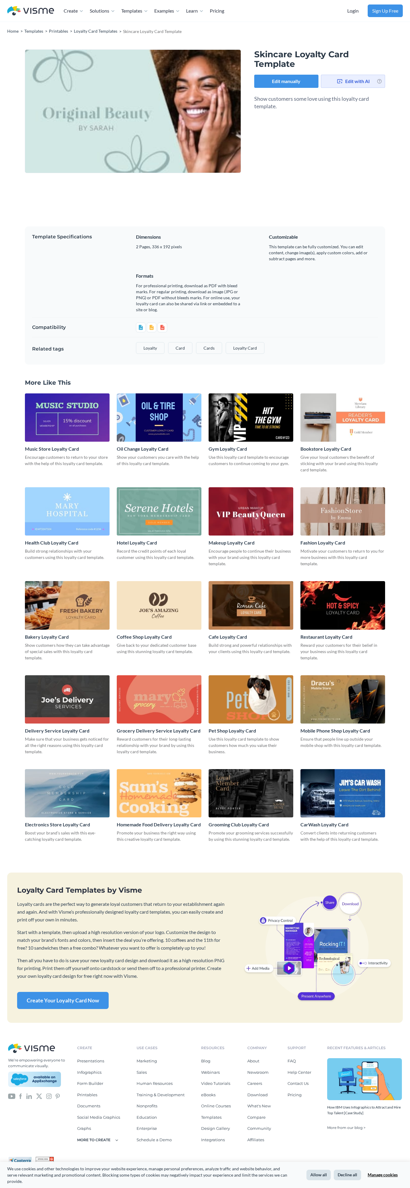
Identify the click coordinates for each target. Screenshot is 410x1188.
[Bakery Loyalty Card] (67, 605)
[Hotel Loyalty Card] (159, 511)
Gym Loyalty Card (228, 449)
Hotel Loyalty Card (137, 542)
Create (71, 10)
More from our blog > (346, 1127)
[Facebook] (20, 1095)
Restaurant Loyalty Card (326, 637)
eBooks (208, 1094)
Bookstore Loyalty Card (325, 449)
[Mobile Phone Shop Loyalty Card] (342, 699)
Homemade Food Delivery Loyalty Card (159, 824)
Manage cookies (383, 1174)
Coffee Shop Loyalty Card (144, 637)
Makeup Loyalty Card (232, 542)
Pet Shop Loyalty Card (232, 730)
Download (257, 1094)
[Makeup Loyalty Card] (251, 511)
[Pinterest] (58, 1095)
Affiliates (255, 1139)
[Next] (187, 111)
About (253, 1060)
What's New (259, 1105)
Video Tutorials (215, 1083)
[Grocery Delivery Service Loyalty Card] (159, 699)
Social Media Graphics (98, 1117)
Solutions (99, 10)
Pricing (217, 10)
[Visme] (30, 11)
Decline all (347, 1174)
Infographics (89, 1072)
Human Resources (155, 1083)
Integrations (213, 1139)
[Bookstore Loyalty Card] (342, 417)
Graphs (84, 1128)
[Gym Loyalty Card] (251, 417)
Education (147, 1117)
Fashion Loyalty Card (322, 542)
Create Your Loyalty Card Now (63, 1000)
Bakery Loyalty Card (47, 637)
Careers (254, 1083)
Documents (88, 1105)
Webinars (210, 1072)
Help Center (299, 1072)
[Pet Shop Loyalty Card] (251, 699)
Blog (205, 1060)
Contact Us (298, 1083)
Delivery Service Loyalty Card (57, 730)
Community (259, 1128)
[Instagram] (49, 1095)
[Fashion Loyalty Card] (342, 511)
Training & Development (161, 1094)
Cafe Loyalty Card (228, 637)
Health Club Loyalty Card (51, 542)
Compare (256, 1117)
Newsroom (258, 1072)
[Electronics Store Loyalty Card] (67, 793)
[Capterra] (22, 1159)
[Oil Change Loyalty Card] (159, 417)
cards (209, 348)
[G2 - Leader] (45, 1159)
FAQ (292, 1060)
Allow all (318, 1174)
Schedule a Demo (154, 1139)
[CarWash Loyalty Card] (342, 793)
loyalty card (245, 348)
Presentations (90, 1060)
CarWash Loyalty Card (324, 824)
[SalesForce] (34, 1079)
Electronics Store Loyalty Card (57, 824)
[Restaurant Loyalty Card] (342, 605)
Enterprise (147, 1128)
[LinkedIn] (29, 1095)
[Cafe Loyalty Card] (251, 605)
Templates (131, 10)
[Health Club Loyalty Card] (67, 511)
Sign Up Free (385, 10)
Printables (87, 1094)
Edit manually (286, 81)
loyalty (150, 348)
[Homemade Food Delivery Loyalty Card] (159, 793)
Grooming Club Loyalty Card (239, 824)
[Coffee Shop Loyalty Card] (159, 605)
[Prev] (79, 111)
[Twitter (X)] (39, 1095)
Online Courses (216, 1105)
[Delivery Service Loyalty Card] (67, 699)
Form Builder (90, 1083)
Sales (142, 1072)
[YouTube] (11, 1095)
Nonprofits (147, 1105)
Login (353, 10)
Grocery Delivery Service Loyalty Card (158, 730)
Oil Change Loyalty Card (142, 449)
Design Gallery (215, 1128)
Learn (192, 10)
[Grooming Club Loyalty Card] (251, 793)
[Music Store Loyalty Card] (67, 417)
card (180, 348)
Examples (164, 10)
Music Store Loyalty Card (52, 449)
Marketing (147, 1060)
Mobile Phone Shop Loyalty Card (335, 730)
